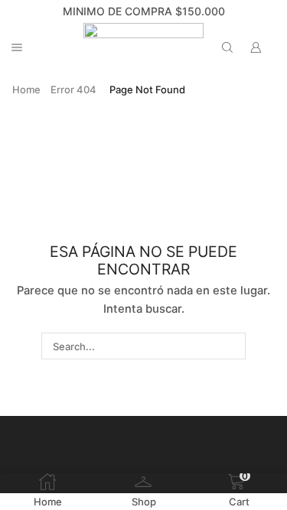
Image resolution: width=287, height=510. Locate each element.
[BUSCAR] (233, 346)
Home (26, 89)
